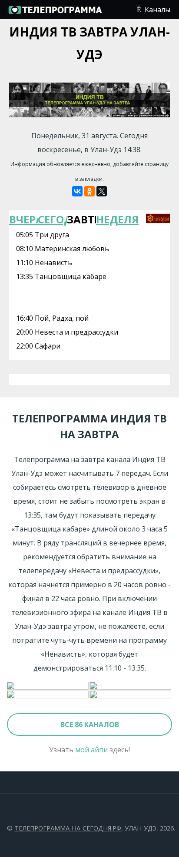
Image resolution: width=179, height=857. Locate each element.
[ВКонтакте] (77, 191)
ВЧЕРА (23, 219)
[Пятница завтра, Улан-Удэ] (48, 686)
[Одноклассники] (89, 191)
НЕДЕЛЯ (110, 219)
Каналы (157, 9)
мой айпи (91, 749)
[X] (101, 191)
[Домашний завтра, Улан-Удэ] (131, 686)
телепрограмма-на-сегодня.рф (67, 828)
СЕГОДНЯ (52, 219)
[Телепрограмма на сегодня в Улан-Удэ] (55, 13)
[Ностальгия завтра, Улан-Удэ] (131, 695)
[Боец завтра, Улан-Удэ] (48, 695)
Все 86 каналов (89, 724)
